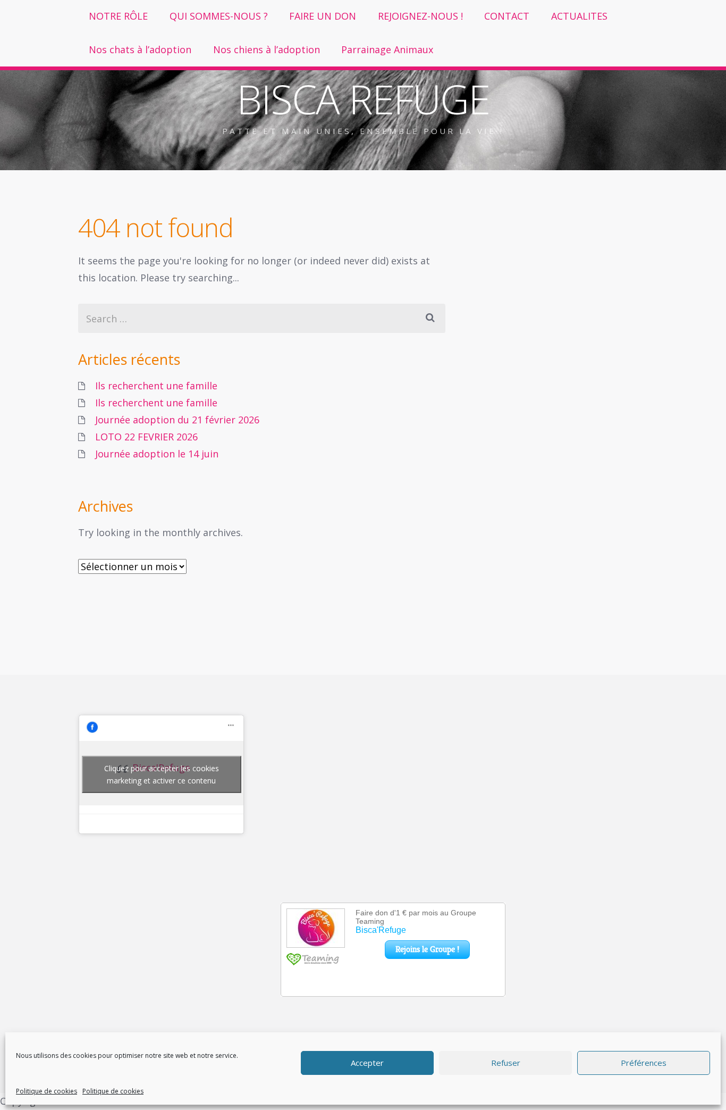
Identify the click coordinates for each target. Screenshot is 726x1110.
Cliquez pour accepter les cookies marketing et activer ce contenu (161, 774)
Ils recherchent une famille (156, 385)
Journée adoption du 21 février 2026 (177, 419)
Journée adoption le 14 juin (156, 453)
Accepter (367, 1062)
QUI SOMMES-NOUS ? (219, 16)
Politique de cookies (46, 1091)
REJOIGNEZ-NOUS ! (420, 16)
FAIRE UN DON (322, 16)
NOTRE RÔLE (118, 16)
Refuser (505, 1062)
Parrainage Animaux (387, 49)
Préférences (643, 1062)
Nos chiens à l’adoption (266, 49)
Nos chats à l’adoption (140, 49)
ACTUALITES (579, 16)
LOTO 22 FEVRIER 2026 (146, 436)
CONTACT (506, 16)
